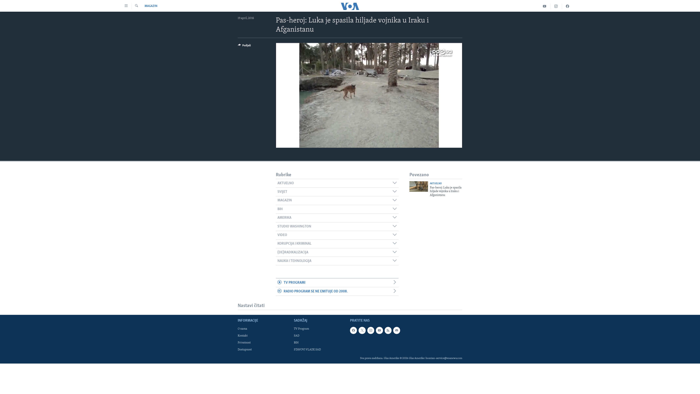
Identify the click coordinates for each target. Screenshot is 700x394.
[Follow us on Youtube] (379, 330)
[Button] (244, 46)
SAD (296, 335)
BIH (296, 342)
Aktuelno (436, 183)
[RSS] (388, 330)
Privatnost (244, 342)
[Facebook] (567, 6)
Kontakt (243, 335)
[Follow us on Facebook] (353, 330)
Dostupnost (245, 349)
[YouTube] (544, 6)
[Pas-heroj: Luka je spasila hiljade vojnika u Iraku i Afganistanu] (418, 186)
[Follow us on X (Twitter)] (362, 330)
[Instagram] (556, 6)
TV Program (301, 328)
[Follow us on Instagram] (370, 330)
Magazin (151, 6)
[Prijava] (396, 330)
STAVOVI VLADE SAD (307, 349)
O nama (242, 328)
